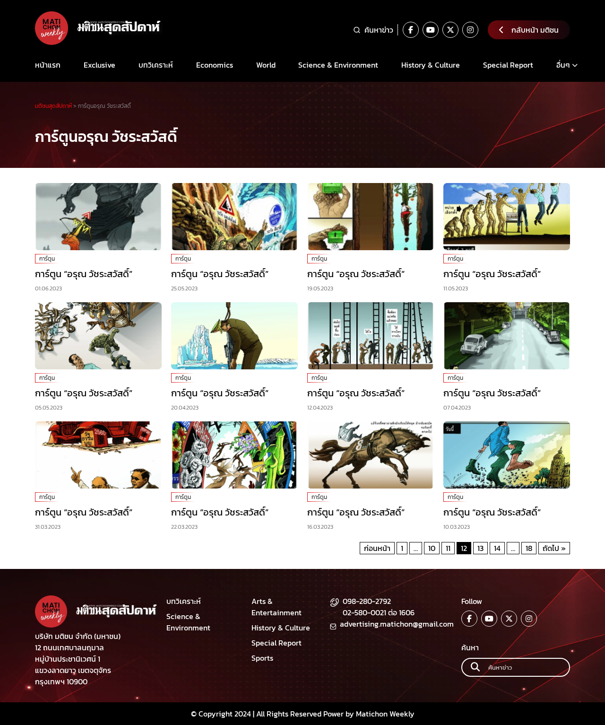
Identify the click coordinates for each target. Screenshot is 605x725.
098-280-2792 (367, 601)
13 (480, 548)
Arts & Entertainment (276, 606)
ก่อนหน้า (377, 548)
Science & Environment (338, 64)
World (266, 64)
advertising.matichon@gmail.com (397, 623)
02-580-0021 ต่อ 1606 (379, 612)
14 (497, 548)
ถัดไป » (554, 548)
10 (431, 548)
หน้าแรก (47, 64)
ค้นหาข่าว (378, 29)
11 (448, 548)
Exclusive (99, 64)
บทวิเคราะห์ (155, 64)
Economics (214, 64)
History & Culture (430, 64)
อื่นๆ (563, 64)
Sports (262, 658)
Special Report (508, 64)
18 (529, 548)
